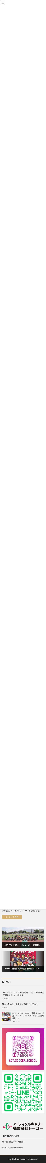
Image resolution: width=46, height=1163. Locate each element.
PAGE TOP (42, 1125)
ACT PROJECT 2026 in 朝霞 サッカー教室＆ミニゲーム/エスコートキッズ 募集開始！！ (28, 1015)
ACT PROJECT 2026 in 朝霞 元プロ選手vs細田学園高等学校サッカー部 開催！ (23, 994)
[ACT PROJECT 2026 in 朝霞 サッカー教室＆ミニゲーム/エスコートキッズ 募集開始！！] (6, 1017)
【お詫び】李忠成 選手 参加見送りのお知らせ (19, 1004)
